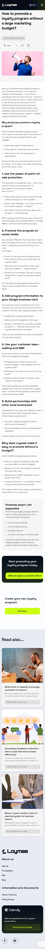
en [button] (34, 5)
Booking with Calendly (22, 927)
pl (33, 10)
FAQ (3, 875)
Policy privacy (8, 899)
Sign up (5, 866)
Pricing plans (7, 870)
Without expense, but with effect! (24, 575)
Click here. (22, 611)
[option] (33, 10)
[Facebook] (4, 940)
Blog (4, 880)
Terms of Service (9, 895)
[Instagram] (15, 940)
